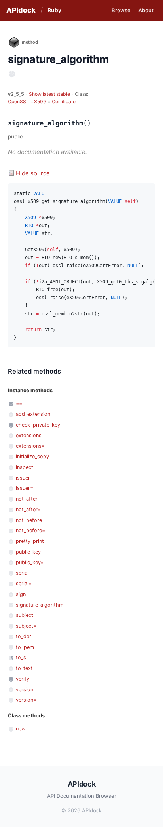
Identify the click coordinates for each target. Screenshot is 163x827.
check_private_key (38, 425)
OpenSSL (18, 101)
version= (26, 700)
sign (21, 594)
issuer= (24, 488)
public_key (28, 552)
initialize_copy (32, 456)
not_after (27, 499)
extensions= (30, 446)
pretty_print (30, 541)
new (20, 729)
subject (24, 615)
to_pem (25, 647)
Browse (121, 10)
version (24, 689)
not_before (29, 520)
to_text (24, 668)
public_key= (30, 562)
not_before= (30, 530)
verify (22, 679)
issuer (23, 478)
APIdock (21, 10)
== (19, 403)
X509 (40, 101)
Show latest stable (50, 94)
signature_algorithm (39, 605)
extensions (29, 435)
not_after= (28, 509)
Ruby (54, 10)
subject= (26, 626)
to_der (23, 636)
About (146, 10)
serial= (24, 583)
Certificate (64, 101)
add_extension (33, 414)
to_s (21, 657)
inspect (24, 467)
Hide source (33, 173)
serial (22, 573)
